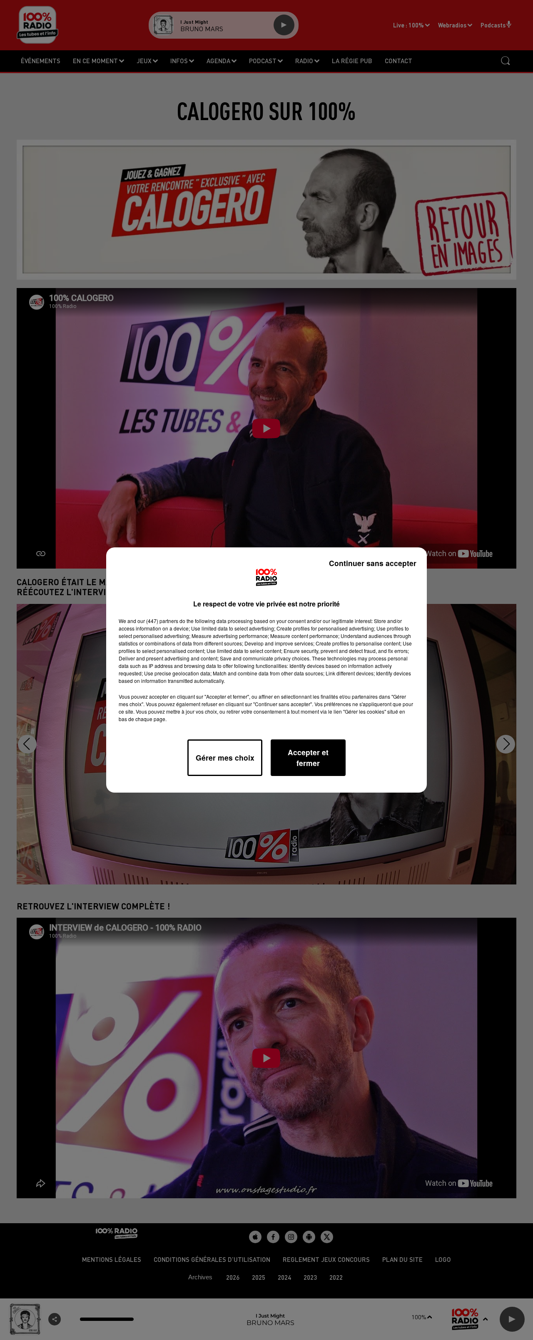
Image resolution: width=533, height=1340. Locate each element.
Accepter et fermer (308, 757)
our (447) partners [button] (157, 620)
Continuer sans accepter (372, 563)
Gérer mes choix (225, 757)
